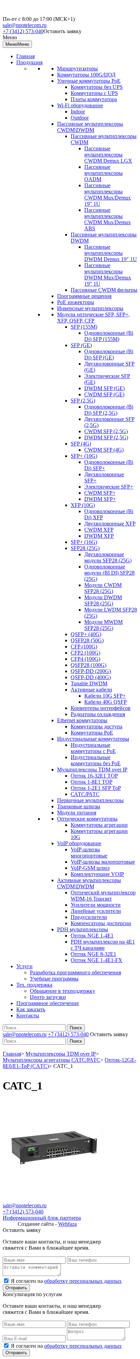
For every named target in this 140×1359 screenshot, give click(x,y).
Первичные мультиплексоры (90, 800)
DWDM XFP (99, 536)
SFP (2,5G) (83, 400)
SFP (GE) (81, 345)
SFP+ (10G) (84, 456)
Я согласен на (66, 1281)
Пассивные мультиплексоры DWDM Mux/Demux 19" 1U (107, 274)
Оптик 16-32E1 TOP (94, 776)
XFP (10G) (83, 505)
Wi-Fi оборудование (80, 105)
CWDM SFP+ (100, 493)
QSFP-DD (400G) (91, 677)
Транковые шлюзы (78, 806)
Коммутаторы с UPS (94, 93)
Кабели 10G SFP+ (105, 696)
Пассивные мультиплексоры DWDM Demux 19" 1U (110, 253)
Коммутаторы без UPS (97, 87)
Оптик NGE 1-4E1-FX (96, 960)
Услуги (24, 966)
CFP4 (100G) (85, 659)
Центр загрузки (48, 997)
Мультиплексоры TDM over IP (92, 769)
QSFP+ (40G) (86, 634)
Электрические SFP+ (108, 487)
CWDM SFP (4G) (104, 450)
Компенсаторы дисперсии (101, 923)
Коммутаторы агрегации (99, 825)
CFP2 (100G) (85, 653)
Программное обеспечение (47, 1003)
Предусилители (89, 917)
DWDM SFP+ (100, 499)
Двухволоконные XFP (110, 523)
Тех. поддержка (34, 985)
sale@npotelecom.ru (25, 25)
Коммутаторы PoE (92, 733)
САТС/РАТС (85, 794)
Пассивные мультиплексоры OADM (103, 173)
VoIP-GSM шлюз (90, 868)
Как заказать (30, 1009)
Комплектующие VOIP (97, 874)
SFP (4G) (81, 444)
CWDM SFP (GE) (104, 394)
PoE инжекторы (75, 302)
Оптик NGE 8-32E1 (93, 954)
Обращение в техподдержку (62, 991)
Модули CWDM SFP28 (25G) (103, 588)
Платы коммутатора (94, 99)
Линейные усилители (96, 911)
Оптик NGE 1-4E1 (92, 935)
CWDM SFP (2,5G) (106, 431)
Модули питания (76, 812)
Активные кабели (91, 689)
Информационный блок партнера (42, 1218)
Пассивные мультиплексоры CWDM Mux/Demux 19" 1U (107, 194)
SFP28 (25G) (85, 548)
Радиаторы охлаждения (98, 714)
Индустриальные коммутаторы (93, 739)
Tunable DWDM (89, 683)
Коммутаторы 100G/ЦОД (86, 75)
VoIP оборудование (79, 843)
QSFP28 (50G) (87, 640)
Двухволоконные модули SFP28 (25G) (108, 557)
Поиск (76, 1027)
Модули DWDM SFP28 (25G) (103, 600)
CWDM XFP (98, 530)
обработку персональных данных (83, 1281)
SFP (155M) (84, 327)
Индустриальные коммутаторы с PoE (93, 748)
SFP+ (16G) (84, 542)
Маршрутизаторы (77, 68)
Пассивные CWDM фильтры (104, 290)
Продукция (29, 62)
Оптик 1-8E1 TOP (91, 782)
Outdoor (80, 118)
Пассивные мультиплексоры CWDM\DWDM (90, 127)
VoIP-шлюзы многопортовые (89, 853)
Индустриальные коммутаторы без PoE (96, 760)
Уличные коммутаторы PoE (89, 81)
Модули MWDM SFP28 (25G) (103, 625)
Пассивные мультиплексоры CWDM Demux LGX (108, 155)
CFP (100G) (84, 646)
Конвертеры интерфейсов (100, 708)
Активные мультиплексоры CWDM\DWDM (89, 883)
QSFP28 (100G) (88, 665)
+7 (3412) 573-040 (23, 31)
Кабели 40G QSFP (105, 702)
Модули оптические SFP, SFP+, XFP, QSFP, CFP (93, 318)
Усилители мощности (96, 905)
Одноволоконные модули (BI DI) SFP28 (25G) (109, 573)
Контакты (27, 1015)
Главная (25, 56)
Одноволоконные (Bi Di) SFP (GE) (108, 354)
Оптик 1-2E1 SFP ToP (96, 788)
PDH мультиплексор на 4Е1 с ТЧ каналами (103, 945)
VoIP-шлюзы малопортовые (103, 862)
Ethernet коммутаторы (82, 720)
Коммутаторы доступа (96, 726)
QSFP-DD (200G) (91, 671)
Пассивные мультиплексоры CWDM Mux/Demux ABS (107, 219)
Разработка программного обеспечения (75, 972)
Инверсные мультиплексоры (90, 308)
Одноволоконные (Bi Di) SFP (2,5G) (108, 410)
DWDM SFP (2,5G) (106, 437)
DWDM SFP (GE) (104, 388)
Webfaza (67, 1224)
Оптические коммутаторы (87, 819)
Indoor (78, 111)
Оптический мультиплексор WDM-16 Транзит (103, 896)
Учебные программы (54, 979)
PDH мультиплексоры (82, 929)
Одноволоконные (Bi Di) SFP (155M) (108, 336)
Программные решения (84, 296)
